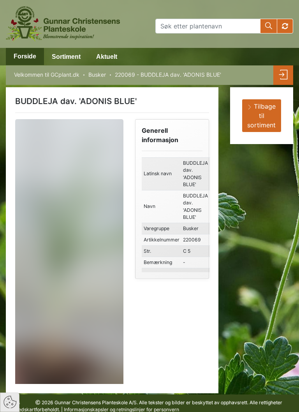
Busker (97, 74)
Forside (25, 56)
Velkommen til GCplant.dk (46, 74)
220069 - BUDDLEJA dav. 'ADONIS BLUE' (168, 74)
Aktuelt (106, 56)
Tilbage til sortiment (261, 115)
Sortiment (66, 56)
